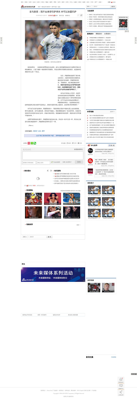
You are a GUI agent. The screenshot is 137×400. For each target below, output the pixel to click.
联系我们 (61, 390)
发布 (79, 162)
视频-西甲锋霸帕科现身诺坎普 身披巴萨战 (68, 176)
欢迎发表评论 (78, 149)
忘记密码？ (69, 162)
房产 (96, 2)
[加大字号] (81, 15)
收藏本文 (67, 15)
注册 (109, 2)
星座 (79, 2)
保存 (69, 143)
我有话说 (61, 15)
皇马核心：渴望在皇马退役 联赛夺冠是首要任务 (67, 181)
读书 (59, 2)
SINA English (80, 390)
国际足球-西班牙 (46, 7)
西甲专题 (54, 7)
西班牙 (35, 131)
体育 (30, 2)
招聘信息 (67, 390)
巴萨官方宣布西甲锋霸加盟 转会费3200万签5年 (66, 178)
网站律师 (73, 390)
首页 (22, 2)
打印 (75, 143)
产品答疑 (94, 390)
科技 (42, 2)
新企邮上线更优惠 (73, 315)
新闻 (26, 2)
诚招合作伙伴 (56, 315)
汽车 (92, 2)
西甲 (43, 131)
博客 (55, 2)
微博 (51, 2)
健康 (75, 2)
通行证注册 (87, 390)
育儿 (71, 2)
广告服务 (55, 390)
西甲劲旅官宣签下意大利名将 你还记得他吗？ (66, 183)
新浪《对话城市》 (42, 315)
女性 (88, 2)
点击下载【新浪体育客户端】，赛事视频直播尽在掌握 (53, 135)
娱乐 (34, 2)
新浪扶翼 (89, 357)
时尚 (67, 2)
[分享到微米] (29, 143)
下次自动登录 (56, 162)
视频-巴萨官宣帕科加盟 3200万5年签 (66, 173)
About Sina (49, 390)
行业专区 (113, 357)
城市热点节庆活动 (27, 315)
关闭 (127, 31)
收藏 (84, 2)
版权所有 (71, 396)
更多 (100, 2)
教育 (63, 2)
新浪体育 (50, 15)
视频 (47, 2)
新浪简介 (43, 390)
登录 (34, 185)
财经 (38, 2)
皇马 (39, 131)
